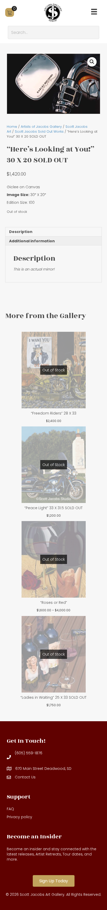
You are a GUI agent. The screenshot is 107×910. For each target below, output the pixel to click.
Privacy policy (19, 816)
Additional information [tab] (32, 241)
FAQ (10, 808)
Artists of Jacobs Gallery (41, 126)
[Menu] (94, 11)
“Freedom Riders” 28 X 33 (53, 413)
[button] (92, 61)
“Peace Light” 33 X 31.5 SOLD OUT (53, 507)
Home (12, 126)
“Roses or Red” (53, 602)
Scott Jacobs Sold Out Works (39, 131)
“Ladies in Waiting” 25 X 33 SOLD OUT (53, 697)
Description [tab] (20, 231)
